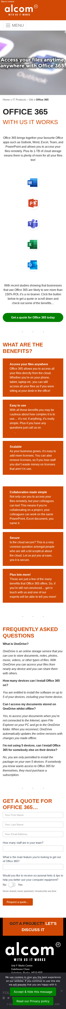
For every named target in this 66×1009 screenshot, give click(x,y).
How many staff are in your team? (23, 842)
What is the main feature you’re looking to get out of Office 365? (32, 859)
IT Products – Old (23, 99)
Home (6, 99)
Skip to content (7, 1)
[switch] (12, 884)
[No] (61, 991)
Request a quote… (18, 902)
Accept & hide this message (33, 992)
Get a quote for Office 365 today (33, 317)
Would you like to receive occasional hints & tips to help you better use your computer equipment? (33, 877)
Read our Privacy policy (33, 1001)
